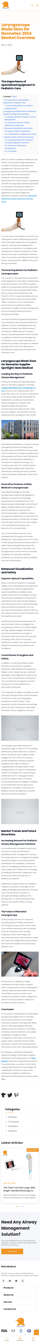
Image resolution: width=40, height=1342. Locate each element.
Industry (12, 1130)
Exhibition (13, 1126)
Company (13, 1121)
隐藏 (14, 97)
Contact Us (12, 1251)
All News (12, 1116)
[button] (16, 1206)
